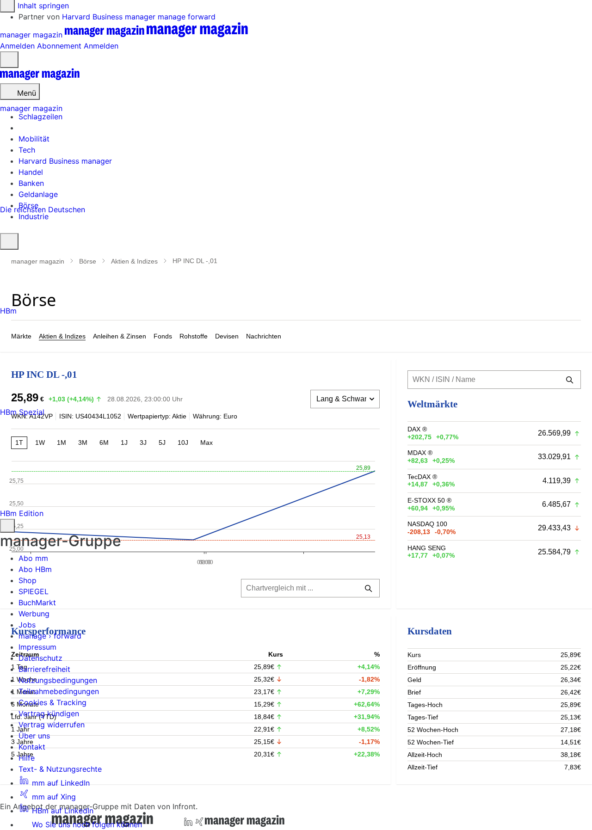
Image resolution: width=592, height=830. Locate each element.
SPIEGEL (33, 591)
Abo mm (33, 558)
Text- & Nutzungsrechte (60, 769)
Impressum (37, 647)
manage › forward (49, 635)
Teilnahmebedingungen (58, 691)
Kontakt (31, 746)
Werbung (33, 613)
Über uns (34, 735)
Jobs (27, 624)
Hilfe (26, 757)
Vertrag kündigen (48, 713)
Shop (27, 580)
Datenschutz (40, 658)
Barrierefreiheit (44, 669)
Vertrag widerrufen (51, 724)
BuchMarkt (37, 602)
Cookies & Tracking (52, 702)
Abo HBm (35, 569)
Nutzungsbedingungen (57, 680)
